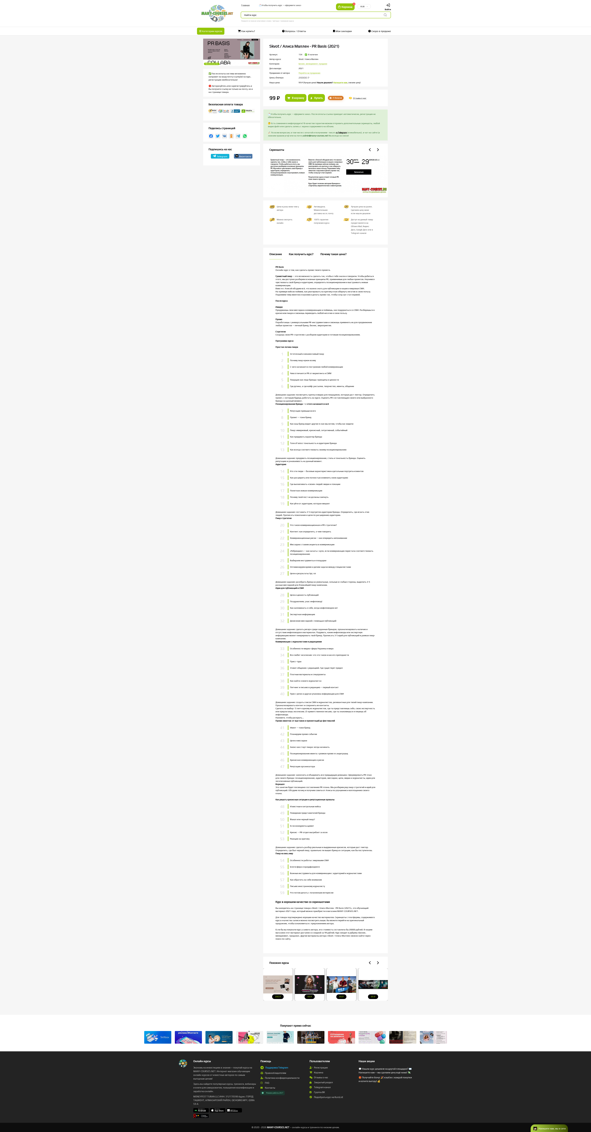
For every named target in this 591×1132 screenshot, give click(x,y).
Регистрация (321, 1067)
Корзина (318, 1072)
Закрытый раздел (323, 1082)
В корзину (297, 97)
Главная (245, 5)
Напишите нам (340, 82)
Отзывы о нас (321, 1077)
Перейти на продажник (309, 73)
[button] (549, 1128)
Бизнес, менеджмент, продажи (313, 64)
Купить (318, 97)
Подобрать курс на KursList (328, 1097)
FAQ (266, 1083)
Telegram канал (322, 1087)
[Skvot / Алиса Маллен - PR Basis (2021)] (325, 175)
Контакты (269, 1087)
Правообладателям (275, 1073)
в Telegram (341, 132)
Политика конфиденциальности (282, 1078)
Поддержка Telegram (276, 1067)
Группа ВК (319, 1092)
